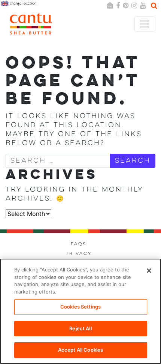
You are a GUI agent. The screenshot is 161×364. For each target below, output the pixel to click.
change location (22, 3)
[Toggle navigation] (144, 23)
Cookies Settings (80, 307)
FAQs (78, 244)
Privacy (79, 254)
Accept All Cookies (80, 350)
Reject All (80, 328)
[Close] (149, 270)
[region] (80, 311)
